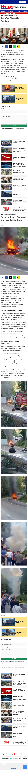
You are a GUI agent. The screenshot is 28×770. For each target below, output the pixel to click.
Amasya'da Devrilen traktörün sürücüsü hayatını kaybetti (20, 202)
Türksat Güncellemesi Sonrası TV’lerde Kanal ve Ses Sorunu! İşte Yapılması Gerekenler (19, 165)
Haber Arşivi (18, 754)
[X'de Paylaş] (10, 46)
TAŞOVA (14, 749)
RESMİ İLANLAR (5, 11)
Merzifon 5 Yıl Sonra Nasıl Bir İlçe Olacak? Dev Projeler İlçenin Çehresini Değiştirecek (19, 150)
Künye (3, 754)
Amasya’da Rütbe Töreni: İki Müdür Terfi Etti (19, 186)
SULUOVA (25, 749)
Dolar (15, 6)
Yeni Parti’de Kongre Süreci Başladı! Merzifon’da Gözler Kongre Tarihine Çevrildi (19, 209)
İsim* (2, 108)
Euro (22, 6)
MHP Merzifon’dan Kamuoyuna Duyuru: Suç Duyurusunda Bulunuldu (19, 157)
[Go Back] (25, 767)
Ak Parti (12, 758)
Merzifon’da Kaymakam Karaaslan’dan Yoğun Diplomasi (18, 179)
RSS (5, 764)
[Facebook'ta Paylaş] (6, 46)
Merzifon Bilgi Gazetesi (7, 15)
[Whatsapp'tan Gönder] (14, 46)
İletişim (7, 754)
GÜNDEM (18, 11)
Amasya (24, 25)
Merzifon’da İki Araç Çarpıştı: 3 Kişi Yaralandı (18, 171)
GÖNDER (14, 125)
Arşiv (12, 754)
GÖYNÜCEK (19, 749)
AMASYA (12, 11)
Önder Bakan (18, 758)
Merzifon (7, 758)
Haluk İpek (24, 758)
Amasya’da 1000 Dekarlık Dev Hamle (19, 142)
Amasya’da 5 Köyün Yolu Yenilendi (19, 193)
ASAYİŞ (14, 214)
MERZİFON (8, 749)
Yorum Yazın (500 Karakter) (7, 114)
